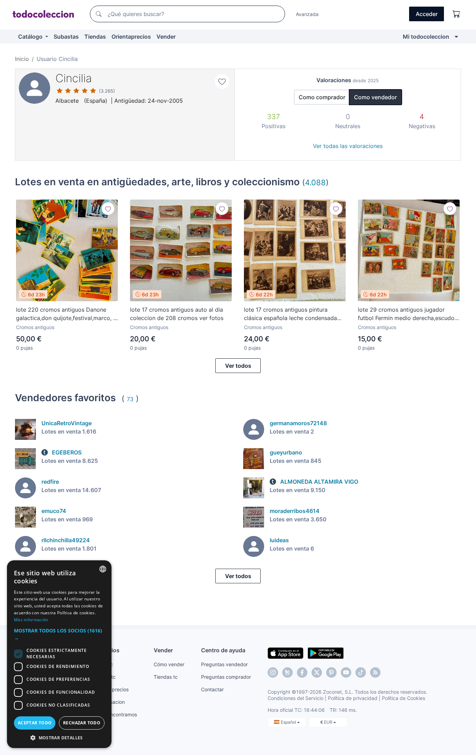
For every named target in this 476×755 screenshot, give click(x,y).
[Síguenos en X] (317, 672)
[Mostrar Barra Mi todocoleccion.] (456, 37)
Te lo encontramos (116, 714)
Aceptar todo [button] (35, 723)
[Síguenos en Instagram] (273, 672)
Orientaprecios (131, 36)
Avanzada (307, 14)
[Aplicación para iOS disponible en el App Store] (286, 652)
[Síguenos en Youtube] (346, 672)
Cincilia (73, 78)
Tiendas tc (166, 677)
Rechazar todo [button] (81, 723)
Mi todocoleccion (426, 36)
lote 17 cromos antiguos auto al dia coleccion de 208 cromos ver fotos (176, 313)
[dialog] (59, 654)
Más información (31, 620)
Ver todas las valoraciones (348, 145)
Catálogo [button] (31, 36)
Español (289, 722)
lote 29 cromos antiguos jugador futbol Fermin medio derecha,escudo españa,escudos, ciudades (406, 314)
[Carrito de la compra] (456, 13)
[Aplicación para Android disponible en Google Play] (326, 652)
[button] (59, 634)
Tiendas (95, 36)
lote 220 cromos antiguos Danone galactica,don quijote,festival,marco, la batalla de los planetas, (67, 314)
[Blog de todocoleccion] (375, 672)
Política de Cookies (403, 698)
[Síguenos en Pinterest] (331, 672)
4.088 (315, 182)
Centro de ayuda (223, 650)
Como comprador (322, 97)
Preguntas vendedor (224, 664)
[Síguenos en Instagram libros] (287, 672)
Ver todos (238, 365)
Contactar (212, 689)
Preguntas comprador (226, 677)
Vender (166, 36)
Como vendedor (375, 97)
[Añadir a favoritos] (222, 81)
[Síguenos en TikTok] (360, 672)
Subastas (66, 36)
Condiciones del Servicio (295, 698)
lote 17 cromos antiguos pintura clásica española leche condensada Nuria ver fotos (290, 314)
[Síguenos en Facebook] (302, 672)
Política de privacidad (352, 698)
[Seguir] (108, 208)
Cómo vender (169, 664)
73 (130, 399)
